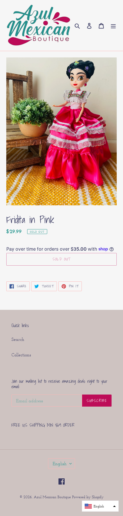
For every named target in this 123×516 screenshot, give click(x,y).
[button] (100, 506)
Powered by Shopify (88, 497)
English (60, 463)
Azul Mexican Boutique (53, 497)
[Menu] (113, 25)
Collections (21, 354)
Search (17, 339)
